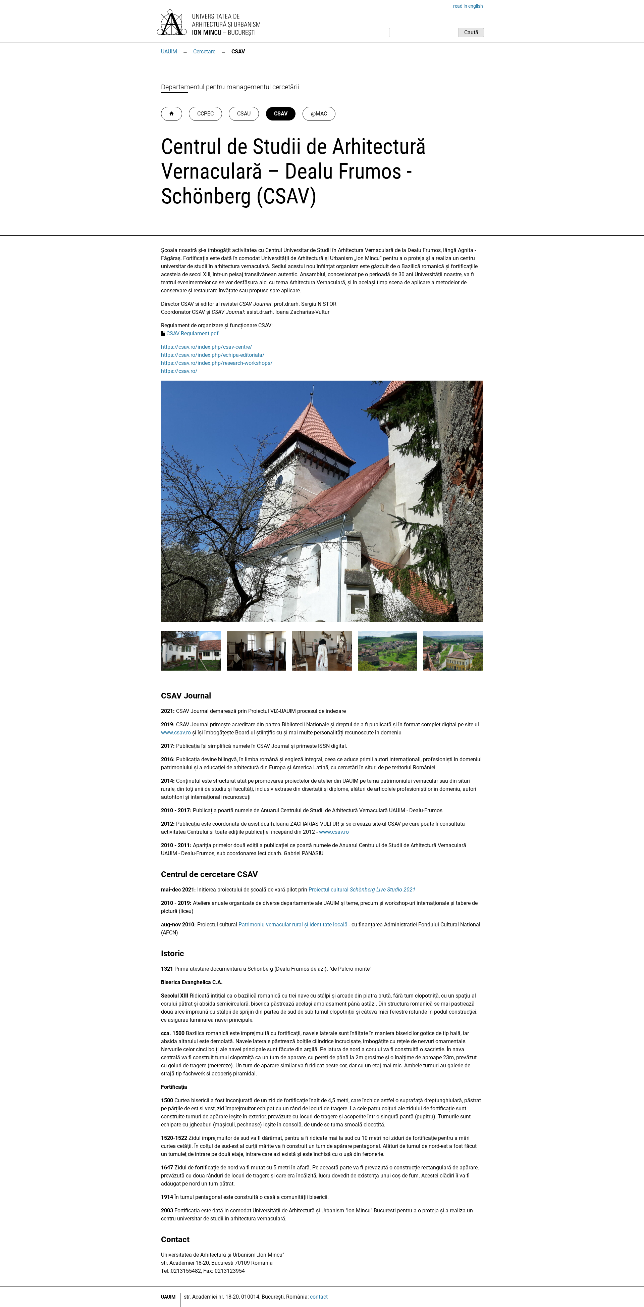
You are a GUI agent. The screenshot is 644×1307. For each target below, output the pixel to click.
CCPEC (205, 113)
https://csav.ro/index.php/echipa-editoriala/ (213, 355)
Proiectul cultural (362, 889)
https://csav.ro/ (179, 371)
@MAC (319, 113)
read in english (468, 6)
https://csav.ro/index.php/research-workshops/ (217, 363)
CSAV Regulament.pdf (192, 333)
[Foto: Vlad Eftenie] (388, 669)
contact (319, 1297)
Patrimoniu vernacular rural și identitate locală (292, 924)
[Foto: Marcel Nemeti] (322, 620)
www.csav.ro (176, 732)
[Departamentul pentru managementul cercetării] (171, 114)
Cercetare (204, 51)
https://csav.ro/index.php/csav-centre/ (206, 347)
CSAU (244, 113)
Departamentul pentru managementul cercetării (230, 87)
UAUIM (169, 51)
